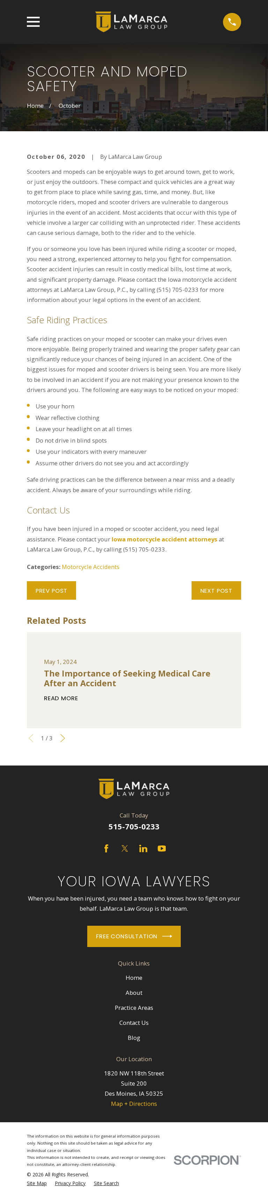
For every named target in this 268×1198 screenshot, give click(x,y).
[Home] (131, 22)
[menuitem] (37, 1183)
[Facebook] (106, 848)
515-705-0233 (134, 826)
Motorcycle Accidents (90, 567)
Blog (134, 1038)
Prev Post (52, 590)
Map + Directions (134, 1104)
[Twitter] (125, 848)
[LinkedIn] (143, 848)
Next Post (216, 590)
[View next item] (63, 738)
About (134, 993)
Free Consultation (126, 936)
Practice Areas (134, 1008)
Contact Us (134, 1023)
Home (134, 978)
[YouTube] (162, 848)
